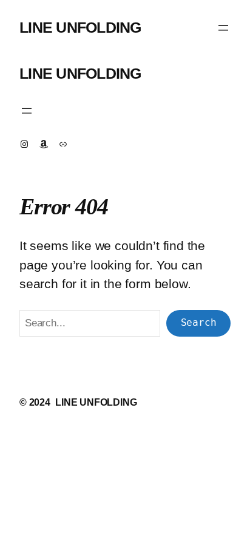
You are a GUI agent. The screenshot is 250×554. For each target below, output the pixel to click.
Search (199, 322)
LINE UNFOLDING (80, 27)
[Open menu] (223, 28)
